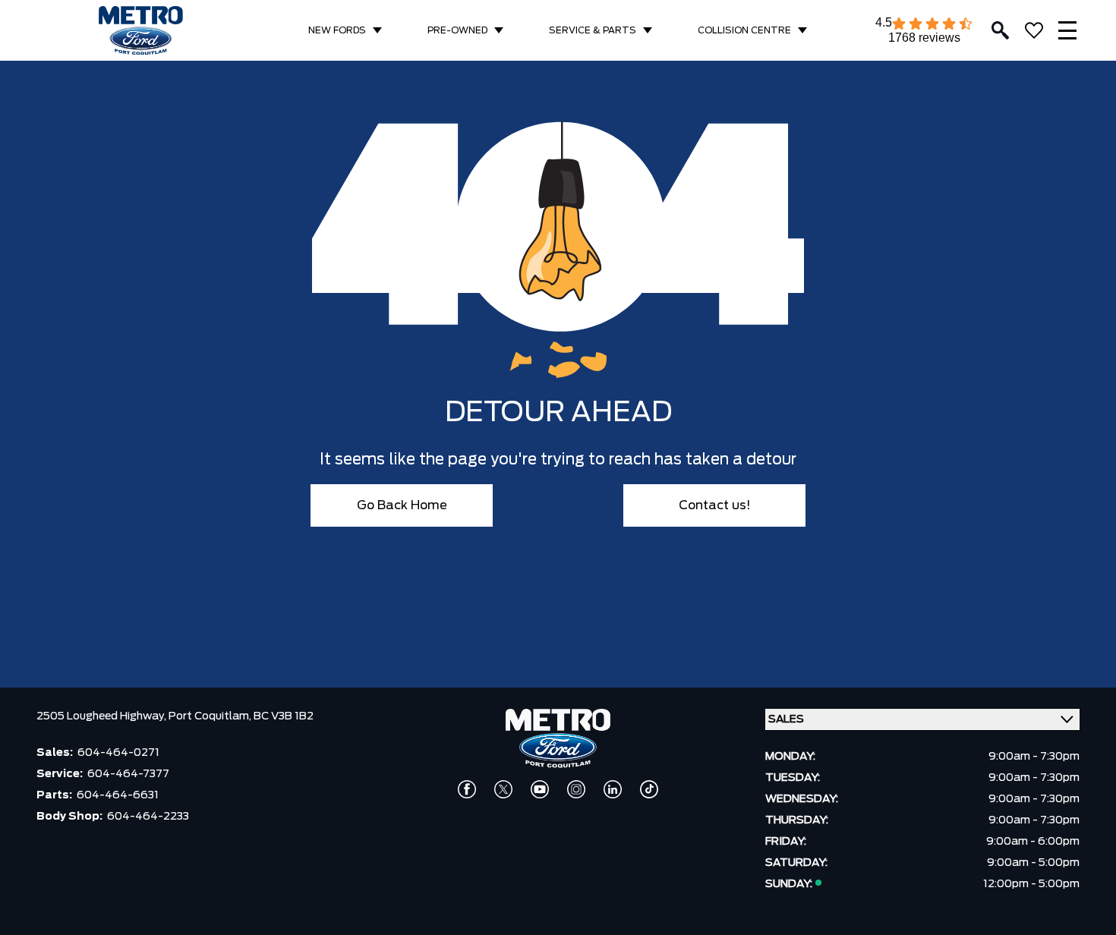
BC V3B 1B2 (284, 716)
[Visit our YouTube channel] (540, 789)
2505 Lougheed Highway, (102, 716)
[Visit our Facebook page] (467, 789)
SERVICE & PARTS (592, 30)
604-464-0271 (118, 753)
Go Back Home (402, 505)
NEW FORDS (337, 30)
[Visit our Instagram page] (576, 789)
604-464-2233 (148, 816)
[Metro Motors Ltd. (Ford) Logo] (140, 30)
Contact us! (715, 505)
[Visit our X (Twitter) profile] (503, 789)
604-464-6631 (118, 795)
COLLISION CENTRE (744, 30)
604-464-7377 (128, 774)
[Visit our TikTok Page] (649, 789)
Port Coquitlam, (211, 716)
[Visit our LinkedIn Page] (613, 789)
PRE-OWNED (457, 30)
